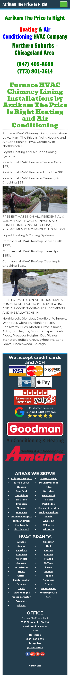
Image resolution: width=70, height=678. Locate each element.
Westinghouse (48, 592)
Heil (48, 546)
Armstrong (21, 567)
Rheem (49, 571)
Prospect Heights (48, 508)
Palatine (48, 499)
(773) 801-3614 (35, 647)
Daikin (21, 588)
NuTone (48, 563)
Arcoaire (21, 563)
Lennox (48, 550)
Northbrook (48, 495)
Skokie (48, 516)
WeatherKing (48, 588)
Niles (48, 487)
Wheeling (48, 521)
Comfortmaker (21, 580)
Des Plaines (21, 495)
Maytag (48, 559)
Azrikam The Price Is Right (25, 4)
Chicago (21, 487)
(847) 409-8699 (35, 639)
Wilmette (48, 525)
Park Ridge (48, 504)
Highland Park (21, 521)
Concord (21, 584)
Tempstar (48, 580)
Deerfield (21, 491)
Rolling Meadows (48, 512)
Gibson (21, 605)
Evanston (21, 504)
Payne (48, 567)
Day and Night (21, 592)
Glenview (21, 512)
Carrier (21, 575)
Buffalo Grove (21, 482)
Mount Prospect (48, 482)
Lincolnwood (21, 529)
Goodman (48, 542)
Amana (21, 546)
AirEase (21, 542)
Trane (48, 584)
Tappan (48, 575)
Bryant (21, 571)
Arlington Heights (21, 478)
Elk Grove (21, 499)
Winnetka (48, 529)
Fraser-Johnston (21, 597)
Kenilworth (21, 525)
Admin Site (35, 665)
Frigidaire (21, 601)
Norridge (48, 491)
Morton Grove (48, 478)
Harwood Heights (21, 516)
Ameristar (21, 559)
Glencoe (21, 508)
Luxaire (48, 554)
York (48, 597)
